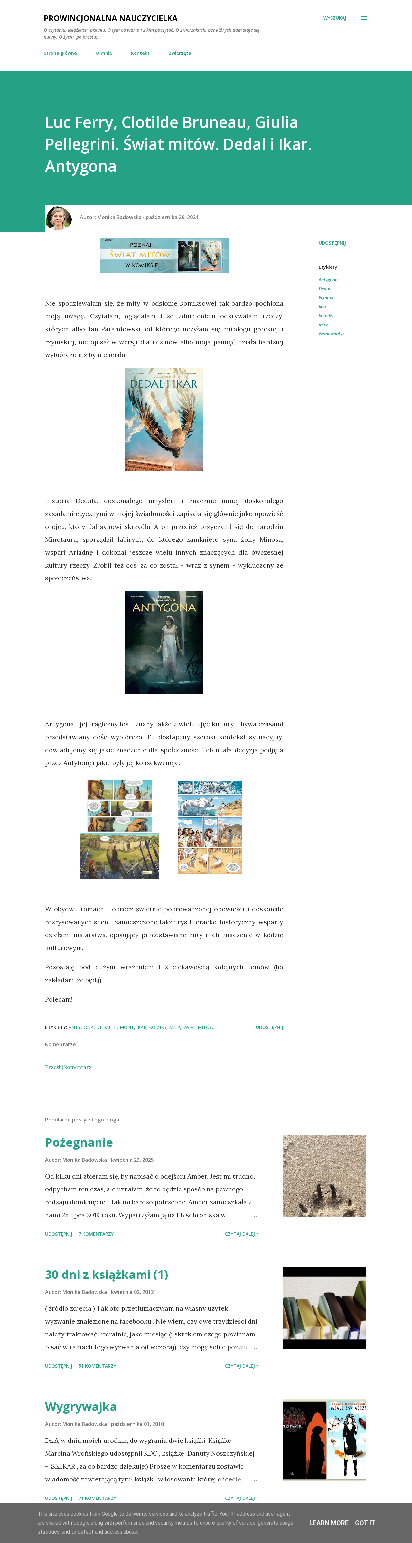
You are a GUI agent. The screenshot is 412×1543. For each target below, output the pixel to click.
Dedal (324, 289)
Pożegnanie (79, 1142)
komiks (326, 316)
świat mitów (331, 334)
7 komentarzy (96, 1234)
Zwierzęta (180, 53)
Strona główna (60, 53)
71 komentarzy (97, 1498)
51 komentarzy (97, 1366)
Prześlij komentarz (68, 1067)
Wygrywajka (81, 1406)
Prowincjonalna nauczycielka (111, 18)
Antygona (328, 280)
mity (323, 325)
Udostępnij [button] (332, 243)
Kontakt (140, 53)
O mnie (104, 53)
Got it (365, 1523)
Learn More (329, 1523)
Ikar (323, 307)
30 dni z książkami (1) (106, 1274)
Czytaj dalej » (242, 1234)
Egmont (326, 298)
